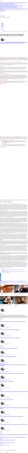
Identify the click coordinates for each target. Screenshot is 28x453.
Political (1, 390)
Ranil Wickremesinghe (14, 42)
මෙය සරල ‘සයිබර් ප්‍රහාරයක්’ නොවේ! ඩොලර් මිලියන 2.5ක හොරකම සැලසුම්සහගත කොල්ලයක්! (11, 416)
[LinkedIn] (14, 275)
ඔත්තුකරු (2, 23)
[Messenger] (14, 276)
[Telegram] (14, 278)
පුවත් (2, 22)
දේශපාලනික (2, 25)
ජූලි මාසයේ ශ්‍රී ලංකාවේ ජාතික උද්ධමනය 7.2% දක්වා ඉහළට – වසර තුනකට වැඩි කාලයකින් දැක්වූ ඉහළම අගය (13, 321)
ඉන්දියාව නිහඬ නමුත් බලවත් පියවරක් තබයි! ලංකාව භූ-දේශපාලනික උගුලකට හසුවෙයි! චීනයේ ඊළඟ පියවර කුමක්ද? (13, 424)
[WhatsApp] (14, 274)
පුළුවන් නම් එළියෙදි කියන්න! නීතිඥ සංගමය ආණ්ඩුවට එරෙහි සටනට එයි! (9, 348)
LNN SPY (1, 438)
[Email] (14, 279)
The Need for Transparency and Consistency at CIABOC (6, 399)
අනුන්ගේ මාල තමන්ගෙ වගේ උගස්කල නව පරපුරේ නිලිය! (7, 381)
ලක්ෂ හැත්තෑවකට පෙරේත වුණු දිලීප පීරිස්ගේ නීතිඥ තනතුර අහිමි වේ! (8, 356)
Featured (1, 441)
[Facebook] (14, 273)
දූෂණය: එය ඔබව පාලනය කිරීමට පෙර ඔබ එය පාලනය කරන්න (7, 442)
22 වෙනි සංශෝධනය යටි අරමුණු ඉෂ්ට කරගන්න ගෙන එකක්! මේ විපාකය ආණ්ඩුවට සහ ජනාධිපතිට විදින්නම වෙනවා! (14, 391)
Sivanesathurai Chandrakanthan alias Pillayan (22, 42)
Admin (1, 313)
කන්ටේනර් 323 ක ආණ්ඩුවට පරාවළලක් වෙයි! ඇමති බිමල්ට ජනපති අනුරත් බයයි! (9, 329)
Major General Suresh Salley (8, 42)
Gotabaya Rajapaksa (2, 42)
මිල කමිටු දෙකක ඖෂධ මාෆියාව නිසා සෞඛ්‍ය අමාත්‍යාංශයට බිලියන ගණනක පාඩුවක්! (10, 337)
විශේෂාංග (2, 24)
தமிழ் (2, 26)
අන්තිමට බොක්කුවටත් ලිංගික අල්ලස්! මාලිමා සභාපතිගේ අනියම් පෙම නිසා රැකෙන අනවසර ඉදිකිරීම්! (12, 373)
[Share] (14, 280)
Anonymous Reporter (2, 347)
